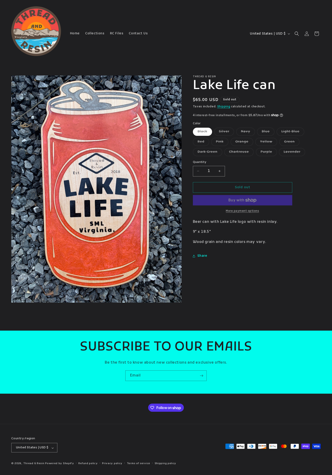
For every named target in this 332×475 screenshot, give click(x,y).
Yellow (268, 142)
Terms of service (138, 463)
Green (291, 142)
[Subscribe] (201, 375)
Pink (222, 142)
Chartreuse (241, 153)
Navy (248, 132)
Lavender (294, 153)
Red (203, 142)
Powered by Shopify (59, 463)
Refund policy (88, 463)
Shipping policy (165, 463)
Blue (268, 132)
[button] (297, 34)
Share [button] (202, 256)
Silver (226, 132)
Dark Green (210, 153)
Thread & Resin (33, 463)
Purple (269, 153)
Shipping (223, 106)
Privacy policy (112, 463)
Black (205, 132)
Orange (244, 142)
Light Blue (292, 132)
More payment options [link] (242, 211)
